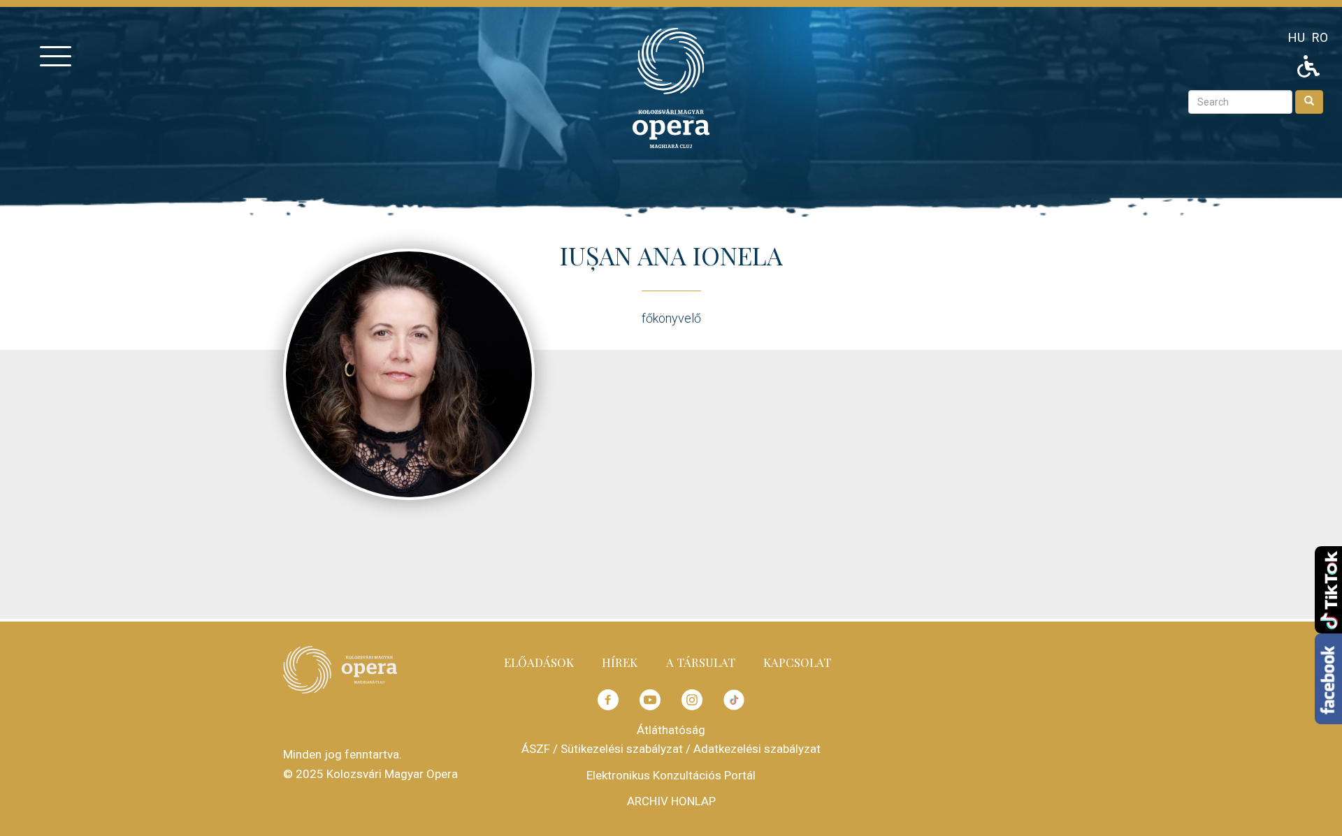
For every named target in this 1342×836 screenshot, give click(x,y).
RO (1320, 37)
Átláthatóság (671, 730)
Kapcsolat (797, 662)
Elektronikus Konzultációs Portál (671, 775)
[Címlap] (671, 87)
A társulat (700, 662)
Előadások (539, 662)
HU (1296, 37)
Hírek (619, 662)
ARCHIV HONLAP (671, 801)
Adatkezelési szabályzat (757, 749)
